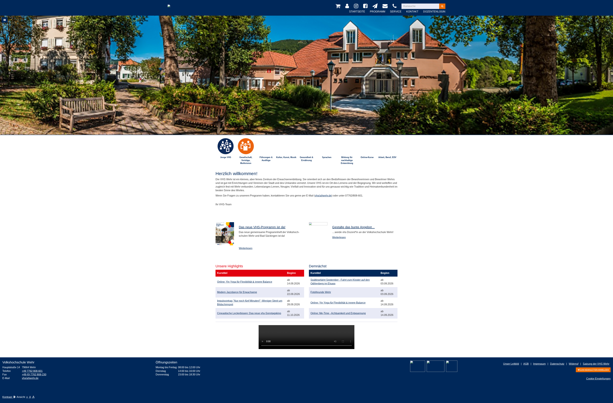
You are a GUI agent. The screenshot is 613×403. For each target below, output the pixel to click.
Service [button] (395, 11)
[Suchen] (442, 6)
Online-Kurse (367, 157)
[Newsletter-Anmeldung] (375, 6)
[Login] (347, 6)
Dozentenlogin (434, 11)
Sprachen (326, 157)
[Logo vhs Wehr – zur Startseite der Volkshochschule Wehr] (177, 4)
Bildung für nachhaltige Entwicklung (347, 160)
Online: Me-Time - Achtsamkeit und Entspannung (338, 313)
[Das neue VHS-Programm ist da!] (225, 233)
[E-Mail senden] (385, 6)
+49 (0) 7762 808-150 (34, 374)
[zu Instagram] (356, 6)
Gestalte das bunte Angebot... (353, 227)
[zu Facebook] (366, 6)
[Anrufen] (395, 6)
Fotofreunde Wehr (320, 292)
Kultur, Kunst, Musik (286, 157)
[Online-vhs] (451, 366)
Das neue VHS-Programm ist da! (262, 227)
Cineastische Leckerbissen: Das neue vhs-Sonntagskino (249, 313)
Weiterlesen (245, 248)
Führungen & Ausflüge (266, 159)
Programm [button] (377, 11)
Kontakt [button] (412, 11)
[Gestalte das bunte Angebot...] (318, 231)
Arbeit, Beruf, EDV (387, 157)
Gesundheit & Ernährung (306, 159)
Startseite (357, 11)
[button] (593, 369)
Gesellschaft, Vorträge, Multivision (245, 160)
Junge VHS (225, 157)
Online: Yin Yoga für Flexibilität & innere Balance (244, 281)
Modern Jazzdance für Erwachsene (237, 292)
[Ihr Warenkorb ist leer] (338, 6)
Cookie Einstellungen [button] (598, 378)
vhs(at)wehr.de (323, 195)
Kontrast (7, 397)
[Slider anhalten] (5, 20)
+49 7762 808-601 (32, 371)
